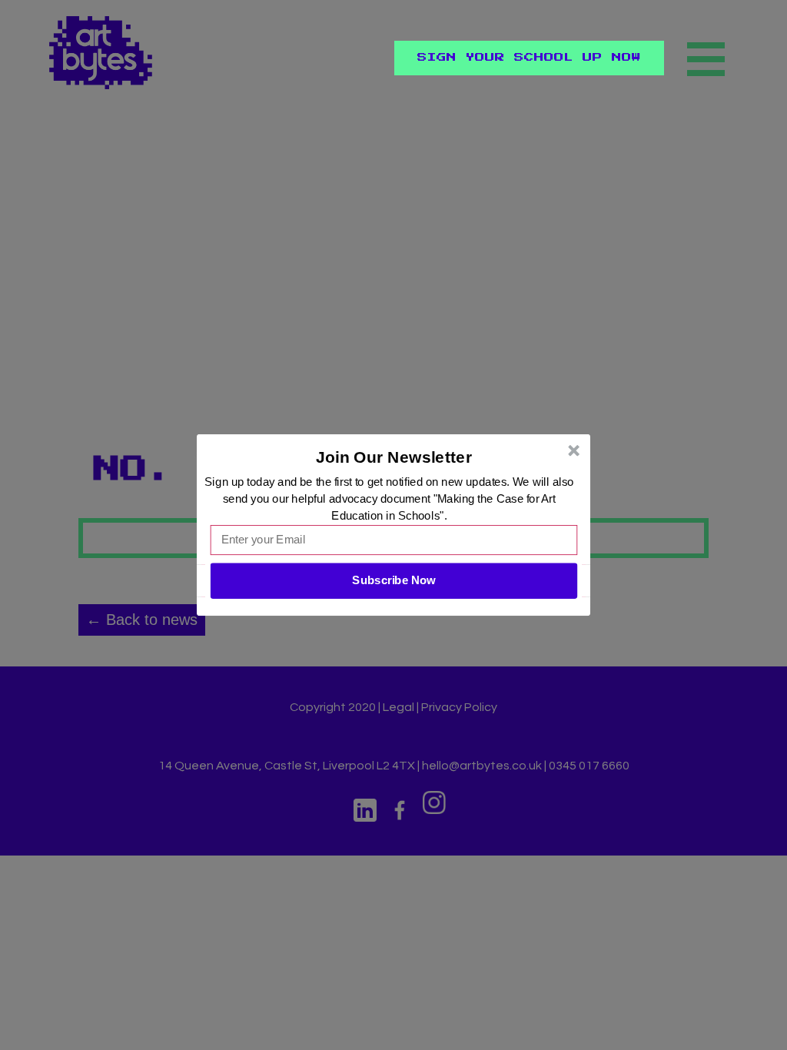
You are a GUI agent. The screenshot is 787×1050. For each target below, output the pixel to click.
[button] (394, 457)
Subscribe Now (393, 580)
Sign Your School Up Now (529, 57)
